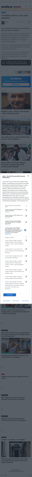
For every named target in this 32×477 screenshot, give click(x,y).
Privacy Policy (25, 300)
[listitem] (16, 206)
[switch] (25, 210)
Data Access (16, 300)
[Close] (28, 176)
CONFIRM (10, 294)
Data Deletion (6, 300)
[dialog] (16, 238)
